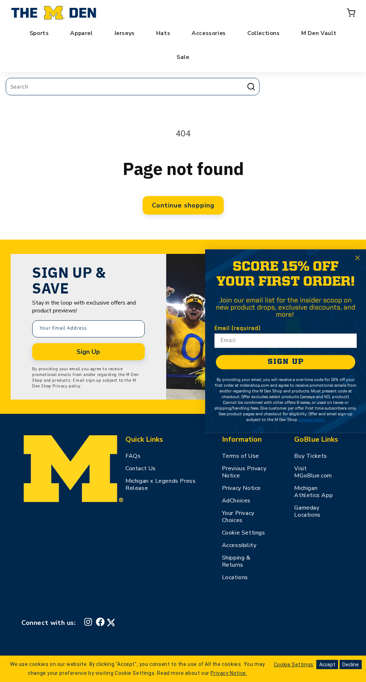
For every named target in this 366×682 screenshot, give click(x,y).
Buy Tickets (310, 456)
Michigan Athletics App (313, 492)
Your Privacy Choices (238, 517)
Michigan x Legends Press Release (160, 484)
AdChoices (236, 500)
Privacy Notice (241, 488)
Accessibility (239, 545)
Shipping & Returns (236, 561)
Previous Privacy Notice (244, 472)
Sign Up (88, 351)
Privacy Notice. (229, 673)
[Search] (251, 86)
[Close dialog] (357, 258)
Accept (327, 664)
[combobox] (132, 87)
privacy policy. (311, 420)
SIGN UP (286, 362)
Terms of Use (240, 456)
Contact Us (140, 468)
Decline (350, 664)
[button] (351, 13)
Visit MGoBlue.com (313, 472)
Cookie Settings (243, 532)
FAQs (132, 456)
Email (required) (237, 328)
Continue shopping (183, 205)
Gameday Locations (307, 511)
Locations (235, 577)
